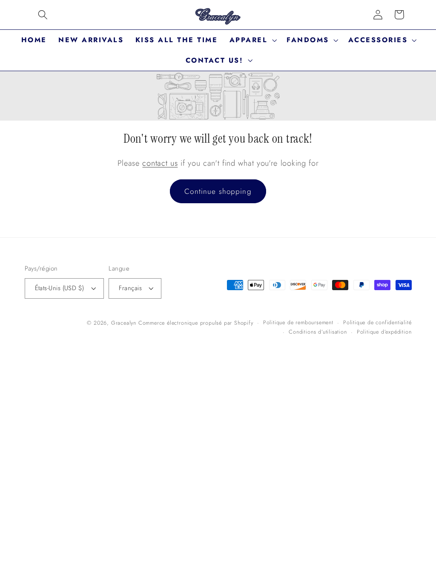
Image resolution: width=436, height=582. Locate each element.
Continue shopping (218, 191)
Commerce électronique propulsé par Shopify (195, 323)
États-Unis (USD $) (59, 288)
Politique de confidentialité (377, 322)
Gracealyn (123, 323)
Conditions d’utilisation (318, 332)
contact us (160, 163)
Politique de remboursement (298, 322)
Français (130, 288)
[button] (43, 15)
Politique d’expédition (384, 332)
